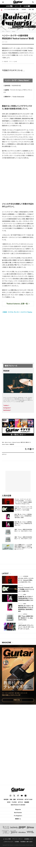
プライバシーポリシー (17, 839)
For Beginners (18, 815)
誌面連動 (26, 802)
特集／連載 (31, 9)
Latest (6, 573)
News (24, 594)
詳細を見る (18, 700)
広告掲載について (28, 839)
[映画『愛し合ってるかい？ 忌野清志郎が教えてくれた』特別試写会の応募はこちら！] (9, 598)
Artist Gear (28, 799)
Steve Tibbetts (6, 444)
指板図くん (18, 818)
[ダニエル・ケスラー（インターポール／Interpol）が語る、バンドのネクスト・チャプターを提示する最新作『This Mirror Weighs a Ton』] (9, 580)
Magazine (8, 642)
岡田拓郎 (12, 444)
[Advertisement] (18, 179)
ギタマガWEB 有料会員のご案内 (11, 9)
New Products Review (18, 805)
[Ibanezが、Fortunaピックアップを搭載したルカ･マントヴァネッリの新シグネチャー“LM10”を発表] (9, 589)
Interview (25, 576)
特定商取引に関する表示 (26, 841)
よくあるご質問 (7, 839)
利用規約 (17, 841)
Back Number (18, 812)
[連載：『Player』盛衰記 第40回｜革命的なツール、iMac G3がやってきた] (9, 617)
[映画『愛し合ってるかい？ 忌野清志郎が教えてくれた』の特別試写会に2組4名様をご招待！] (9, 607)
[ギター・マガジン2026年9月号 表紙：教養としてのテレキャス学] (18, 689)
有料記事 (24, 9)
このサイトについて (8, 841)
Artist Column (8, 442)
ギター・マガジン (6, 31)
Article (13, 31)
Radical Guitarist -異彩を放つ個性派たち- (22, 442)
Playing (14, 802)
